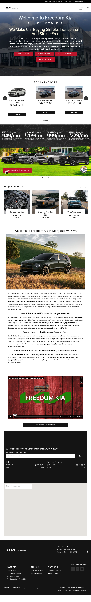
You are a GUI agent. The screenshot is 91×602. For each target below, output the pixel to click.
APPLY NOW (74, 217)
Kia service (68, 341)
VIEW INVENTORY (17, 216)
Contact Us (7, 587)
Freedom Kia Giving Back (45, 425)
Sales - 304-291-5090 (51, 1)
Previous (43, 177)
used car (35, 323)
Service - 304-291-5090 (64, 1)
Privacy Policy (16, 587)
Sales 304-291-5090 (66, 550)
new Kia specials (36, 325)
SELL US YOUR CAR (46, 216)
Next (48, 177)
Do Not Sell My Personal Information (72, 588)
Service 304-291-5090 (67, 552)
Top (88, 552)
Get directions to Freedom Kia (16, 452)
